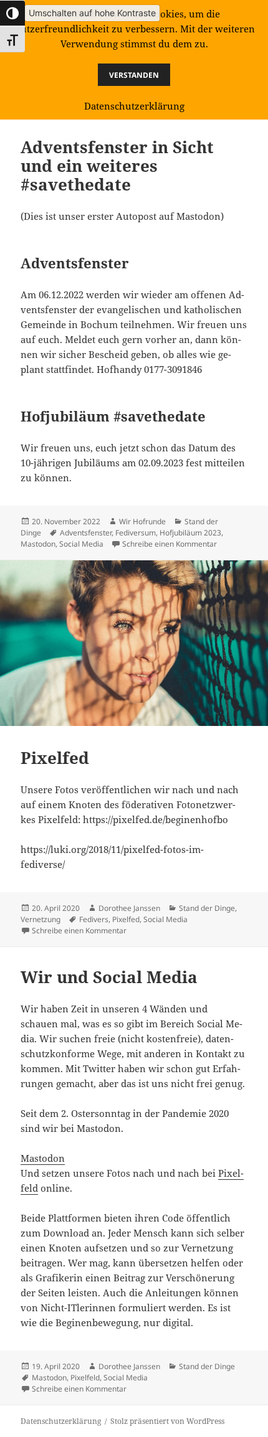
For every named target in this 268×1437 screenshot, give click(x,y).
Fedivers (93, 919)
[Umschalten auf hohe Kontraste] (12, 13)
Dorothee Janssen (129, 908)
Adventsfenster (86, 532)
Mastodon (38, 544)
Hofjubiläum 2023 (190, 532)
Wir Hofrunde (142, 521)
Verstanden (134, 75)
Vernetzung (40, 919)
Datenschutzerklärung (61, 1421)
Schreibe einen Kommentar (169, 544)
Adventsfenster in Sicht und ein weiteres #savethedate (117, 166)
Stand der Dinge (207, 908)
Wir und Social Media (109, 977)
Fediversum (135, 532)
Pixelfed (55, 758)
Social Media (81, 544)
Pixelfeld (85, 1377)
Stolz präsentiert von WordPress (167, 1421)
